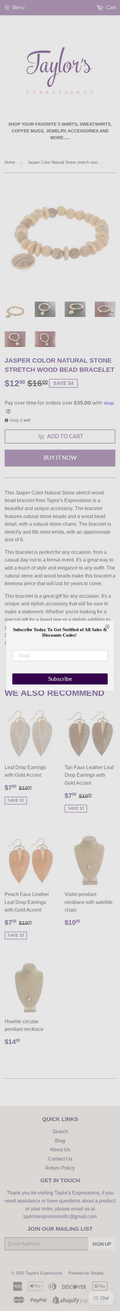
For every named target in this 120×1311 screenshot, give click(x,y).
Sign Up (101, 1244)
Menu (18, 7)
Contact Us (60, 1158)
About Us (60, 1149)
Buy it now (60, 457)
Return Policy (60, 1168)
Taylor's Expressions (44, 1273)
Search (60, 1131)
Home (10, 162)
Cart (110, 7)
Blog (60, 1140)
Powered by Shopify (86, 1273)
